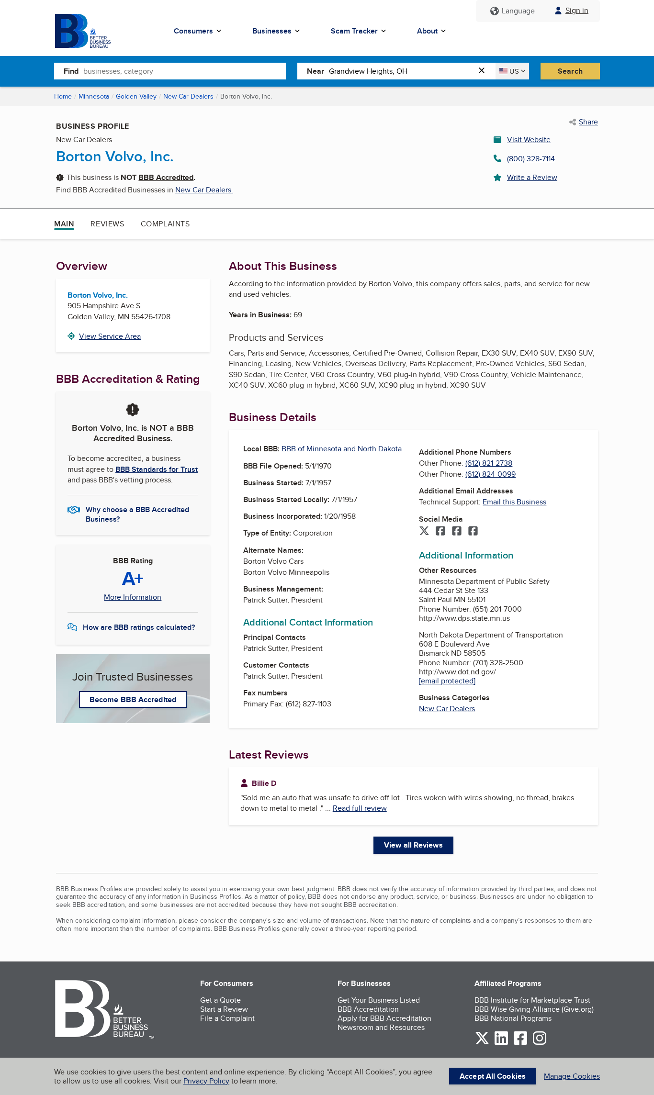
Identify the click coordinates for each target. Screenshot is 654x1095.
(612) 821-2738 (488, 463)
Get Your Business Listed (379, 1000)
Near (315, 71)
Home (63, 96)
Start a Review (224, 1009)
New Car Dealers (188, 96)
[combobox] (184, 70)
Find (71, 71)
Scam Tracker (354, 30)
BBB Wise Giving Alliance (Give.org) (534, 1009)
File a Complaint (227, 1018)
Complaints (165, 223)
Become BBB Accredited (133, 699)
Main (64, 223)
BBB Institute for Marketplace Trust (532, 1000)
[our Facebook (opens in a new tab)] (520, 1043)
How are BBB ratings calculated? (139, 627)
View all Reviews (413, 844)
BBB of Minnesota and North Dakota (342, 448)
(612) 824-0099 (490, 474)
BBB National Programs (513, 1018)
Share (588, 122)
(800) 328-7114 (531, 158)
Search (570, 71)
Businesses (272, 30)
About (427, 30)
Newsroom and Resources (381, 1027)
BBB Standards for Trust (156, 469)
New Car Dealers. (204, 189)
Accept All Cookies (493, 1076)
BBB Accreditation (368, 1009)
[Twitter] (424, 531)
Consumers (193, 30)
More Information (132, 597)
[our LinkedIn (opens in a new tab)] (501, 1043)
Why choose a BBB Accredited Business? (137, 513)
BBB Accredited (165, 177)
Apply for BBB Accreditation (384, 1018)
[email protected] (447, 680)
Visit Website (529, 139)
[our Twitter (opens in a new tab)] (482, 1043)
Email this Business (514, 501)
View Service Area (110, 336)
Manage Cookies (572, 1076)
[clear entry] (485, 71)
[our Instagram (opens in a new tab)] (539, 1043)
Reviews (107, 223)
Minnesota (94, 96)
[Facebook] (440, 531)
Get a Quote (220, 1000)
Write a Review (532, 177)
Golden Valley (136, 96)
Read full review (360, 808)
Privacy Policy (206, 1080)
